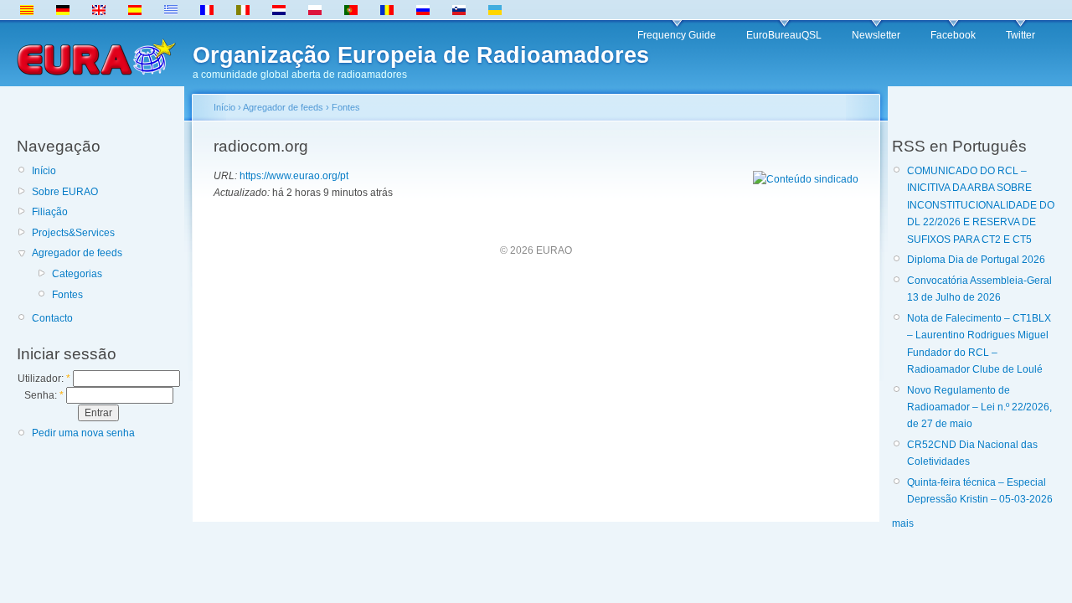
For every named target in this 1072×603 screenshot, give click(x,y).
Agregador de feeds (77, 253)
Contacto (52, 318)
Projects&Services (73, 233)
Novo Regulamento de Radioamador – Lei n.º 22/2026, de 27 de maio (979, 407)
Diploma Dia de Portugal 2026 (976, 259)
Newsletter (876, 35)
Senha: (44, 395)
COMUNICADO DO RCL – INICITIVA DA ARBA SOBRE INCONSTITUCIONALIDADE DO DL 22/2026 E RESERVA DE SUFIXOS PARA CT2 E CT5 (980, 205)
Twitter (1020, 35)
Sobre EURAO (65, 192)
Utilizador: (44, 378)
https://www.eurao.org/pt (294, 176)
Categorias (77, 274)
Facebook (953, 35)
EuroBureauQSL (784, 35)
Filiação (50, 212)
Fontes (67, 295)
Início (44, 171)
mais (903, 523)
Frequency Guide (676, 35)
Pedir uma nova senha (83, 433)
